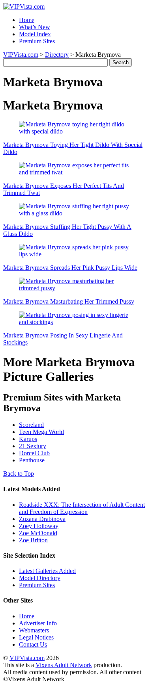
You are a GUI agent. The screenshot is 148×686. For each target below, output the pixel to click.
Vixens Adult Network (64, 665)
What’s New (34, 27)
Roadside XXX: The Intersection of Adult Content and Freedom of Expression (82, 508)
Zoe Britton (33, 540)
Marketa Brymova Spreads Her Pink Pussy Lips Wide (70, 267)
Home (26, 20)
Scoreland (31, 424)
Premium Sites (37, 41)
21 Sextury (32, 446)
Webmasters (34, 630)
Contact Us (33, 644)
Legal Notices (36, 637)
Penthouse (32, 460)
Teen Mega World (41, 431)
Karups (28, 439)
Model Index (35, 34)
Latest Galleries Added (47, 570)
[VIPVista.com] (24, 6)
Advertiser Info (38, 623)
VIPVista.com (20, 54)
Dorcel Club (34, 453)
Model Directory (39, 578)
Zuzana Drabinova (42, 518)
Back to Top (18, 473)
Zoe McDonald (38, 533)
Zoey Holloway (38, 526)
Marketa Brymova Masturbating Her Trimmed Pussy (68, 301)
